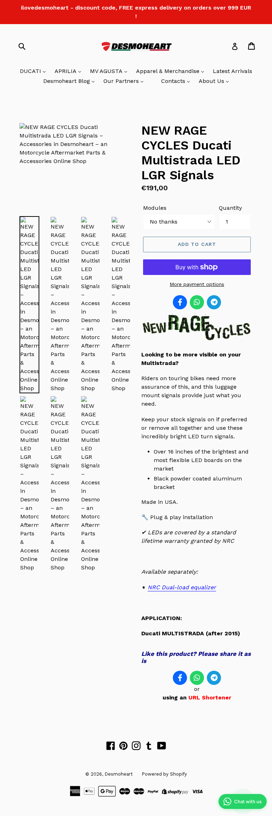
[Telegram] (214, 302)
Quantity (230, 207)
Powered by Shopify (164, 774)
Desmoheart (118, 774)
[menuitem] (33, 72)
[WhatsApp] (197, 302)
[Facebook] (180, 302)
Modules (154, 207)
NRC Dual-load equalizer (182, 587)
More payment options (197, 284)
